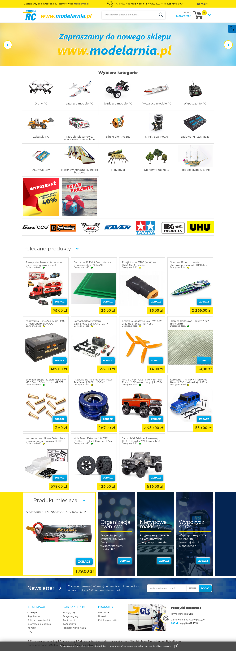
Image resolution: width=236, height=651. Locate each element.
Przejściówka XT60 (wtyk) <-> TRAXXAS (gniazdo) (139, 263)
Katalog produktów (108, 620)
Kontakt (31, 628)
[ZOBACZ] (60, 548)
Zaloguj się (69, 612)
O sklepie (32, 612)
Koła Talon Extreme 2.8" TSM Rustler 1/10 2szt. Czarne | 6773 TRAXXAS (93, 441)
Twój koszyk (69, 624)
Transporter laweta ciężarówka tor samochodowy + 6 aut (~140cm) (44, 265)
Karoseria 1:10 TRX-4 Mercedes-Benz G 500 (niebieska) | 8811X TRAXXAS (189, 382)
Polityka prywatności (38, 620)
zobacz (125, 561)
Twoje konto (69, 620)
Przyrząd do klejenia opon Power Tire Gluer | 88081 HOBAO (94, 381)
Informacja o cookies (39, 624)
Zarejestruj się (70, 616)
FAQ (29, 632)
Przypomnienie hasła (74, 628)
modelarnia (57, 15)
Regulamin (33, 616)
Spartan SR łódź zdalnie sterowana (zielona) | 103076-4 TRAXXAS (188, 265)
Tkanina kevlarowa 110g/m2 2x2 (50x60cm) (189, 322)
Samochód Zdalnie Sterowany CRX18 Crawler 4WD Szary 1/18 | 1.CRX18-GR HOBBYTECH (141, 441)
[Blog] (232, 31)
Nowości (103, 616)
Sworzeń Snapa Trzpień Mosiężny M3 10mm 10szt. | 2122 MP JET (46, 381)
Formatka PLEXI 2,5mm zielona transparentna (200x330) (93, 263)
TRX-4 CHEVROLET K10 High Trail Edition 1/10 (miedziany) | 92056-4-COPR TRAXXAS (142, 382)
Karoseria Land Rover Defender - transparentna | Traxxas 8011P (45, 439)
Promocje (103, 612)
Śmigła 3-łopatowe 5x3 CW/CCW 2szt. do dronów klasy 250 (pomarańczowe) (142, 324)
